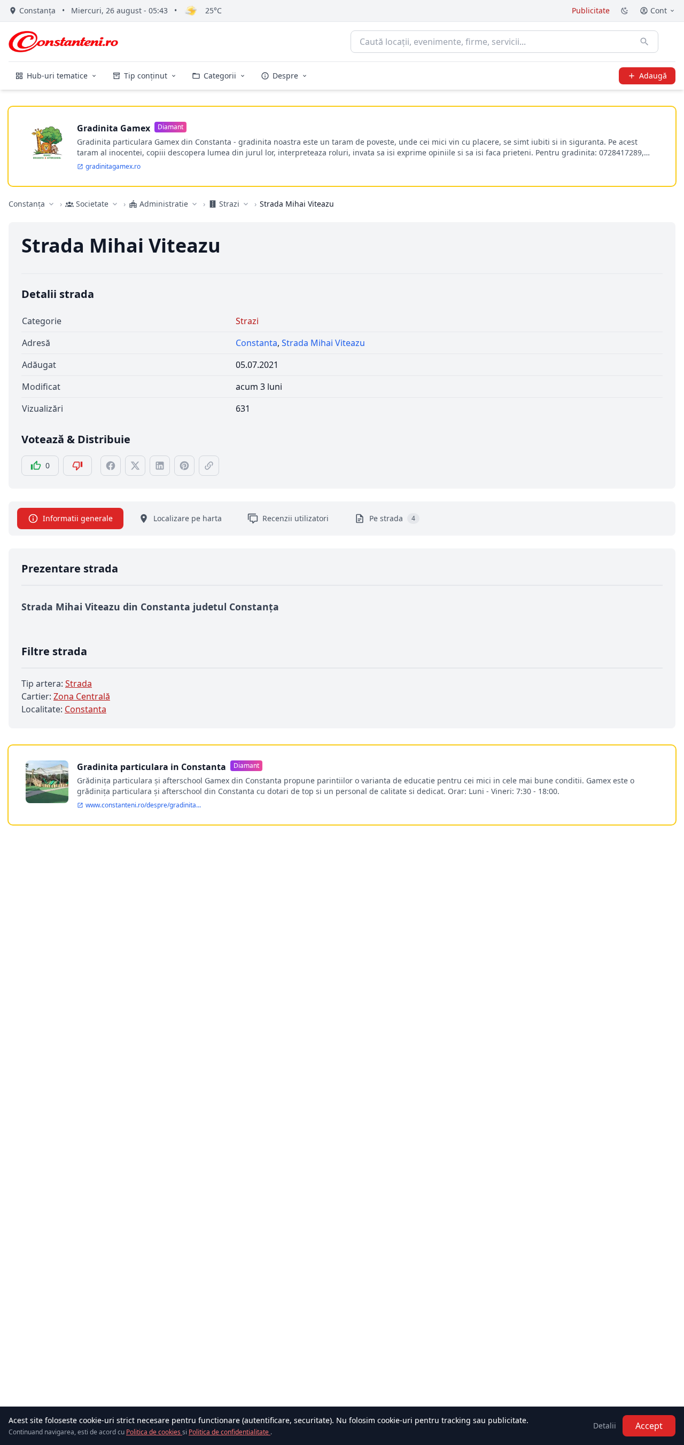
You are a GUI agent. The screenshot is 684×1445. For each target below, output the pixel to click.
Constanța (27, 204)
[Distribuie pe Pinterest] (184, 466)
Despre (285, 75)
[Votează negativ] (77, 466)
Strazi (247, 321)
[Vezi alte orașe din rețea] (51, 204)
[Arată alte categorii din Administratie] (194, 204)
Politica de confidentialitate (229, 1431)
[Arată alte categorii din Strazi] (245, 204)
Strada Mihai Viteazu (323, 343)
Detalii (604, 1425)
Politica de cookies (154, 1431)
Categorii (220, 75)
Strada (78, 683)
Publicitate (591, 10)
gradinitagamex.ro (113, 166)
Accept (649, 1426)
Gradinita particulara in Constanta (151, 767)
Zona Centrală (81, 696)
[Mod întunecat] (624, 10)
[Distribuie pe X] (135, 466)
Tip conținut (145, 75)
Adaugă (653, 75)
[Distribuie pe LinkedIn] (160, 466)
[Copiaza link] (209, 466)
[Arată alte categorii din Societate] (115, 204)
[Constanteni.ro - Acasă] (63, 41)
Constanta (256, 343)
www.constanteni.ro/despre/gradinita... (143, 805)
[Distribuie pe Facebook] (110, 466)
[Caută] (644, 41)
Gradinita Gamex (113, 128)
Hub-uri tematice (57, 75)
